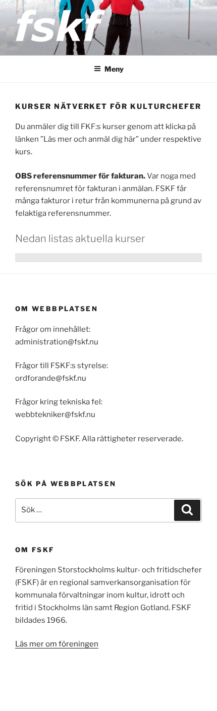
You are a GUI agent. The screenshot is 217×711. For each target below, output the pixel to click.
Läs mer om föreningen (56, 643)
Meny (114, 69)
